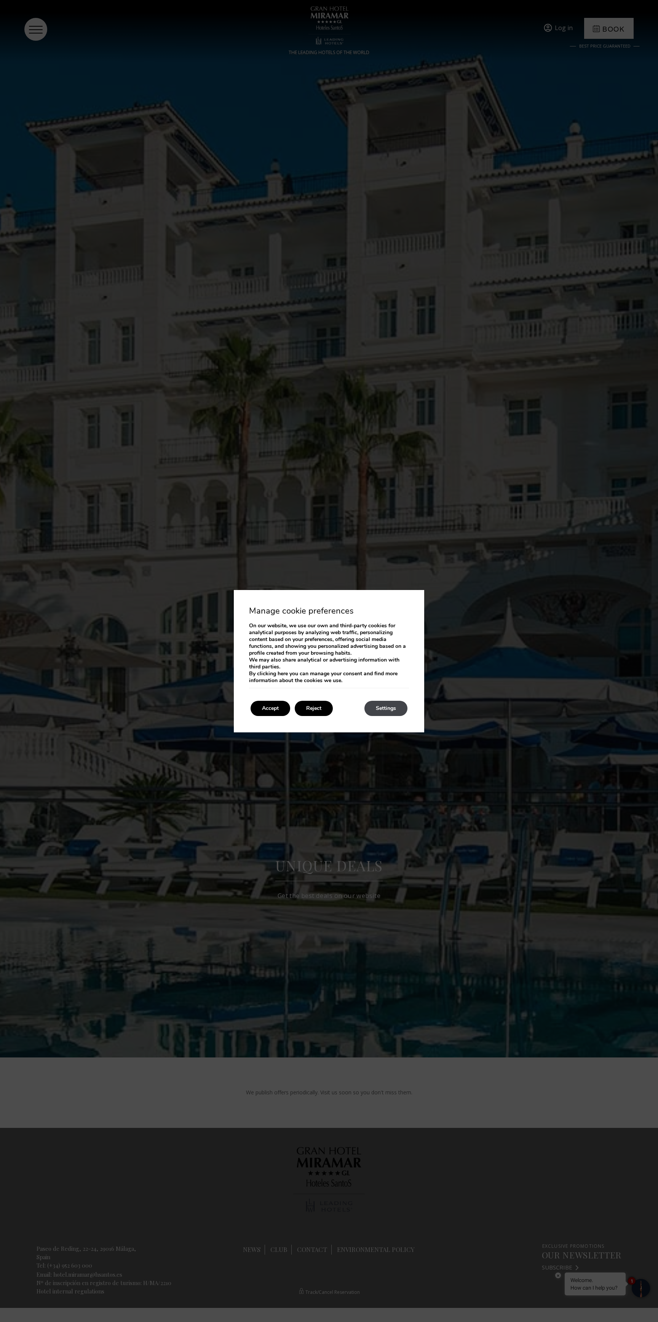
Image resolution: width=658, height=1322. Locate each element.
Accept (270, 708)
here (283, 673)
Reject (313, 708)
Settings (386, 708)
